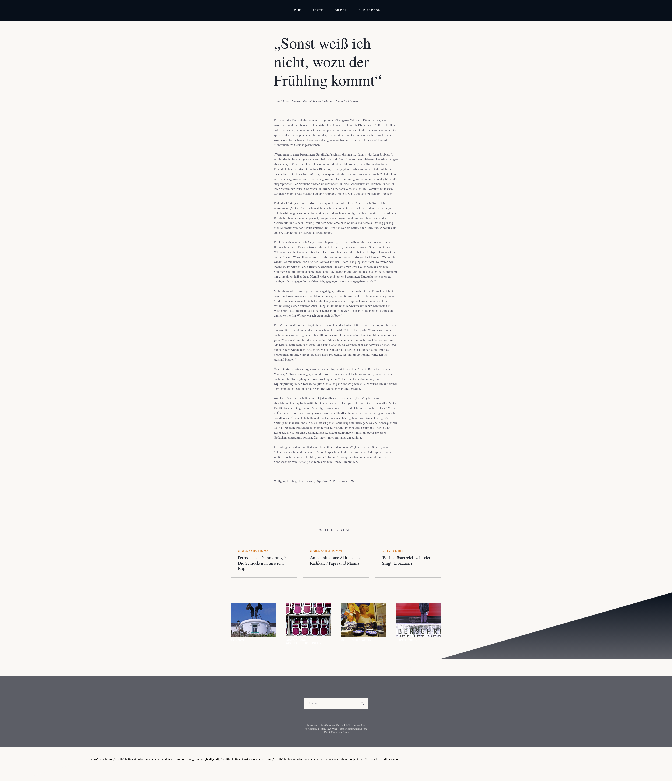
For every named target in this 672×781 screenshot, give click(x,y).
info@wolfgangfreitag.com (353, 728)
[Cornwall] (253, 620)
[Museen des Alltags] (363, 620)
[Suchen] (362, 703)
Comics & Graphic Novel (255, 551)
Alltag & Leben (392, 551)
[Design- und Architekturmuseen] (308, 619)
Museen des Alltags (358, 640)
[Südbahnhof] (418, 620)
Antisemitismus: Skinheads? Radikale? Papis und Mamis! (335, 560)
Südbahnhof (407, 640)
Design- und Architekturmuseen (304, 641)
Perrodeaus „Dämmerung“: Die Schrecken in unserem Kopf (262, 562)
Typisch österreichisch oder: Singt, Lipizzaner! (407, 560)
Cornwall (239, 640)
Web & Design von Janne (336, 732)
